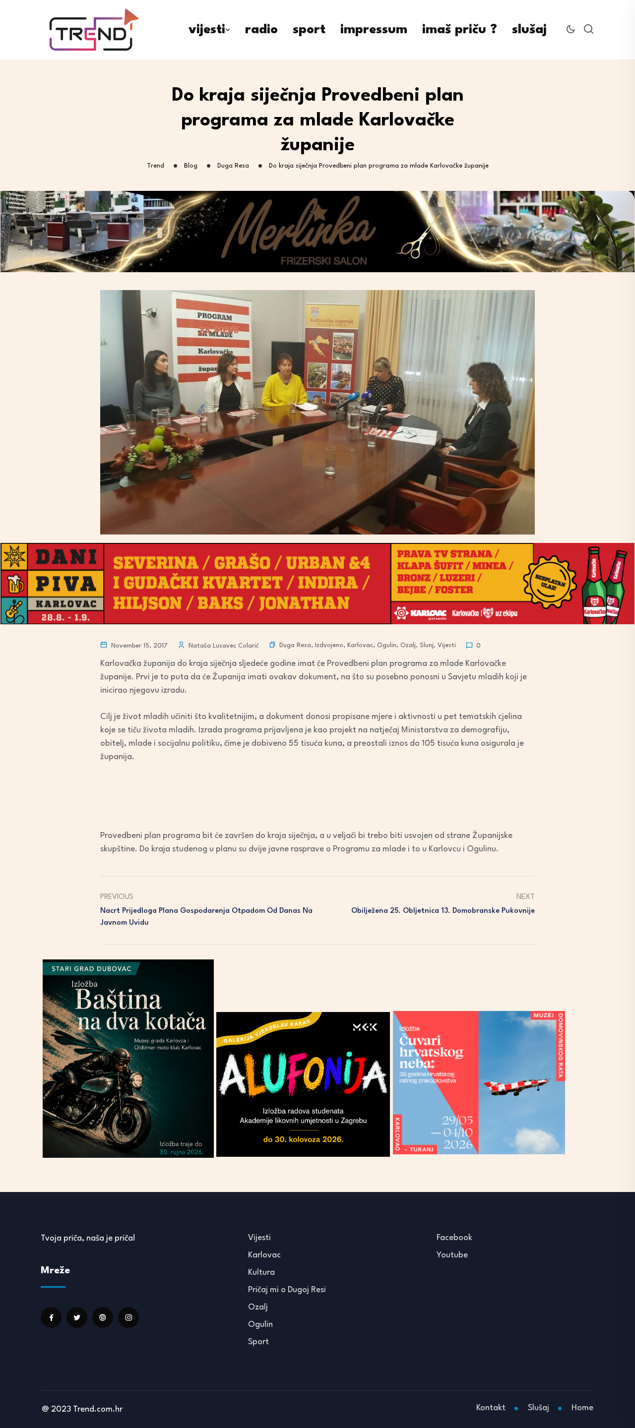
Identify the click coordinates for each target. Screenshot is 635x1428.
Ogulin (386, 645)
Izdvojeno (329, 645)
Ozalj (408, 645)
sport (309, 29)
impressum (373, 29)
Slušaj (538, 1408)
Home (582, 1408)
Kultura (261, 1272)
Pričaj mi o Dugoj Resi (287, 1290)
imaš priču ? (459, 29)
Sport (258, 1342)
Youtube (452, 1255)
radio (261, 29)
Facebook (454, 1238)
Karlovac (360, 645)
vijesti (207, 29)
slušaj (529, 29)
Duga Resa (295, 645)
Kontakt (491, 1408)
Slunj (427, 645)
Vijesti (447, 645)
